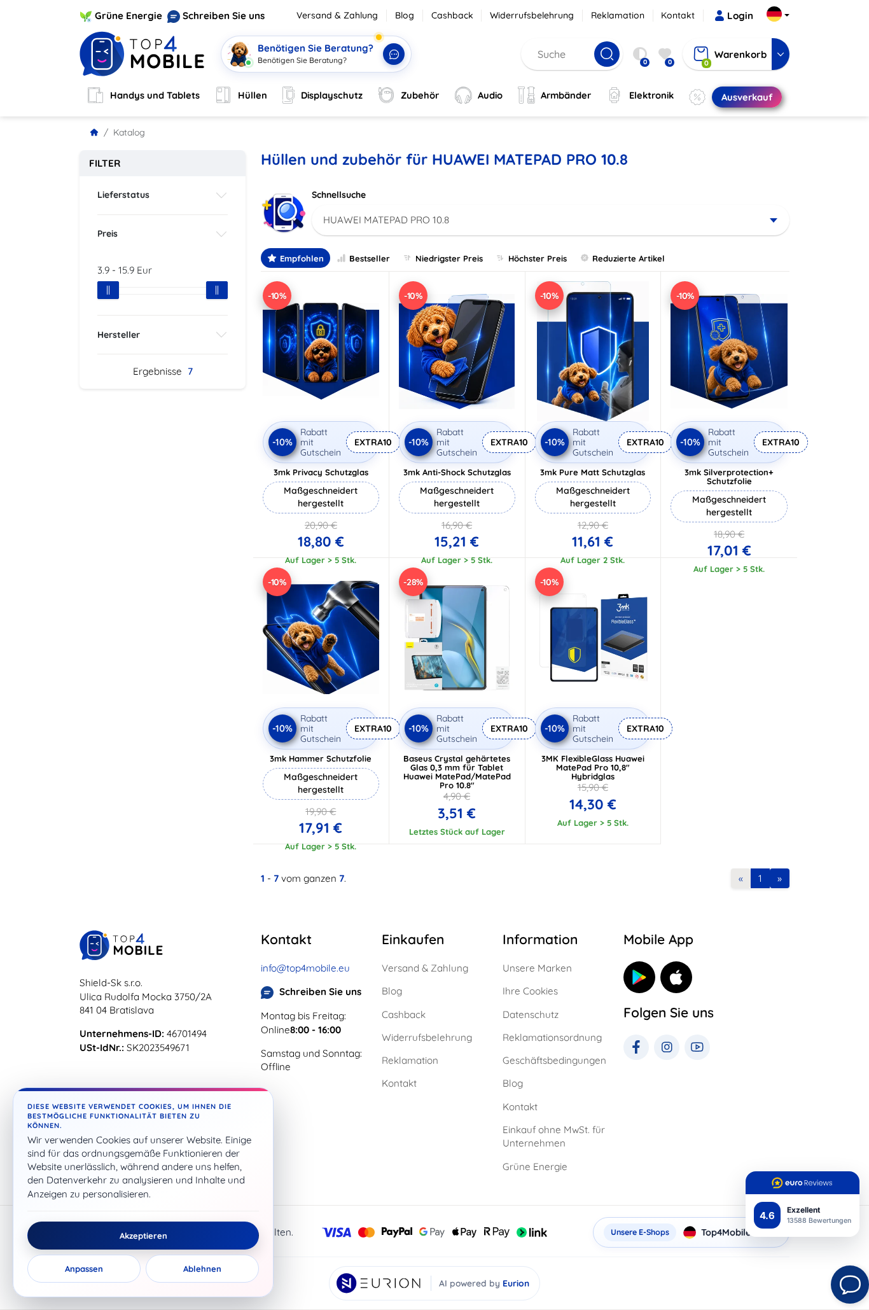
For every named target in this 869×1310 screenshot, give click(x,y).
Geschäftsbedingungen (554, 1060)
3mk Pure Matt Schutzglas (592, 472)
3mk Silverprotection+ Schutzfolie (729, 476)
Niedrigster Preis (449, 258)
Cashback (452, 15)
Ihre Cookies (530, 991)
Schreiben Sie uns (224, 16)
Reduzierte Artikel (628, 258)
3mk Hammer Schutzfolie (321, 758)
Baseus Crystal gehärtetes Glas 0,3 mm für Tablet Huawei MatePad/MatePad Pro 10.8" (457, 771)
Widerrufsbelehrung (532, 15)
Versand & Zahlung (337, 15)
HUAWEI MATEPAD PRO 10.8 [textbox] (386, 220)
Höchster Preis (537, 258)
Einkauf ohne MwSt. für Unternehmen (554, 1136)
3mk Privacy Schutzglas (321, 472)
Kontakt (678, 15)
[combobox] (550, 220)
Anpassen (84, 1269)
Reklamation (617, 15)
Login (740, 16)
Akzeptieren (143, 1235)
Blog (404, 15)
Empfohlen (302, 258)
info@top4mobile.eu (305, 968)
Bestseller (369, 258)
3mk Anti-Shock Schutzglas (457, 472)
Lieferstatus (123, 194)
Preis (107, 233)
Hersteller (118, 334)
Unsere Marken (537, 968)
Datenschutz (531, 1014)
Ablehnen (202, 1269)
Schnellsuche (339, 194)
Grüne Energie (128, 16)
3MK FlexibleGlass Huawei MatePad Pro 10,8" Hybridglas (592, 767)
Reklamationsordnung (552, 1037)
